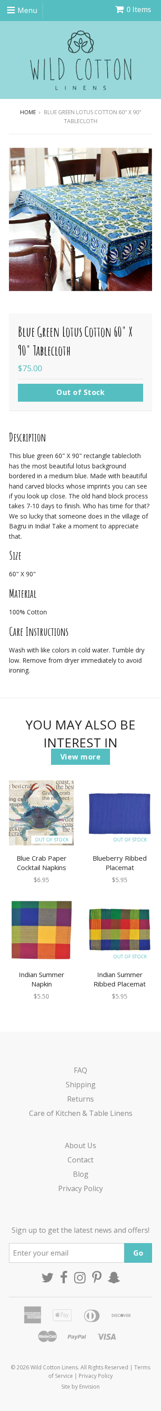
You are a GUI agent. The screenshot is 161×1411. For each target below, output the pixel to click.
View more (80, 757)
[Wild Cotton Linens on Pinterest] (97, 1277)
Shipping (81, 1084)
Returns (80, 1099)
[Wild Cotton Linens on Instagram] (80, 1277)
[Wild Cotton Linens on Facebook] (64, 1277)
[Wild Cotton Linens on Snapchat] (114, 1277)
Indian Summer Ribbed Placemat (119, 979)
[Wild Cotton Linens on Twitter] (47, 1277)
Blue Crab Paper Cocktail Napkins (42, 862)
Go (138, 1253)
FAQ (80, 1070)
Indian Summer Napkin (41, 979)
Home (28, 112)
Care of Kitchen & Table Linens (80, 1113)
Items (139, 9)
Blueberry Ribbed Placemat (120, 862)
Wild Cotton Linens (54, 1367)
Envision (89, 1386)
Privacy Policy (80, 1188)
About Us (80, 1145)
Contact (80, 1160)
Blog (81, 1174)
